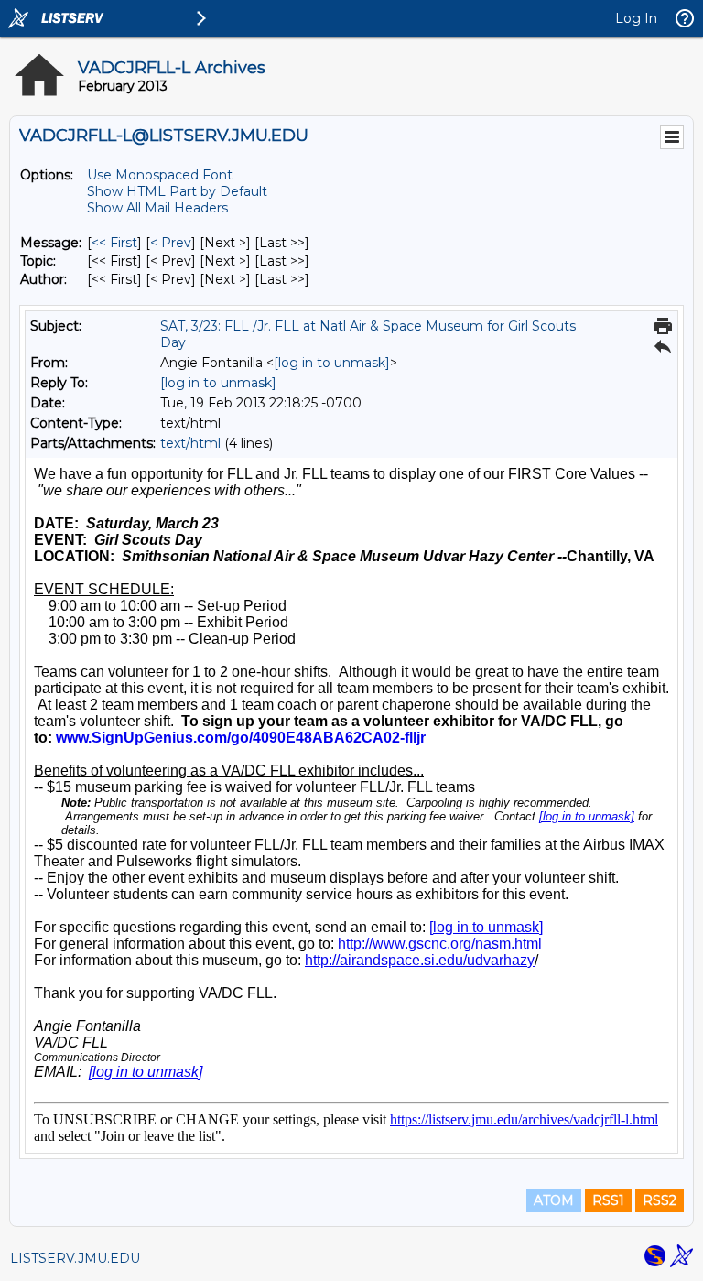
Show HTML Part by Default (177, 191)
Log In (636, 18)
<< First (114, 242)
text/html (190, 443)
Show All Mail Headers (157, 208)
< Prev (170, 242)
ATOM (554, 1200)
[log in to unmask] (332, 362)
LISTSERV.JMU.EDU (75, 1258)
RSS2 (659, 1200)
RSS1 (608, 1200)
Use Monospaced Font (160, 175)
